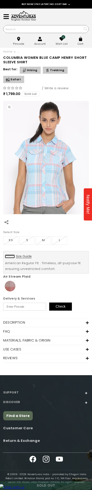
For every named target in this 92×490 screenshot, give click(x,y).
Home (7, 51)
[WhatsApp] (12, 487)
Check (60, 306)
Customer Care (18, 428)
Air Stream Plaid (17, 276)
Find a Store (18, 415)
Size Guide (24, 256)
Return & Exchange (21, 440)
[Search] (85, 29)
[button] (13, 88)
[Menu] (6, 16)
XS (13, 241)
